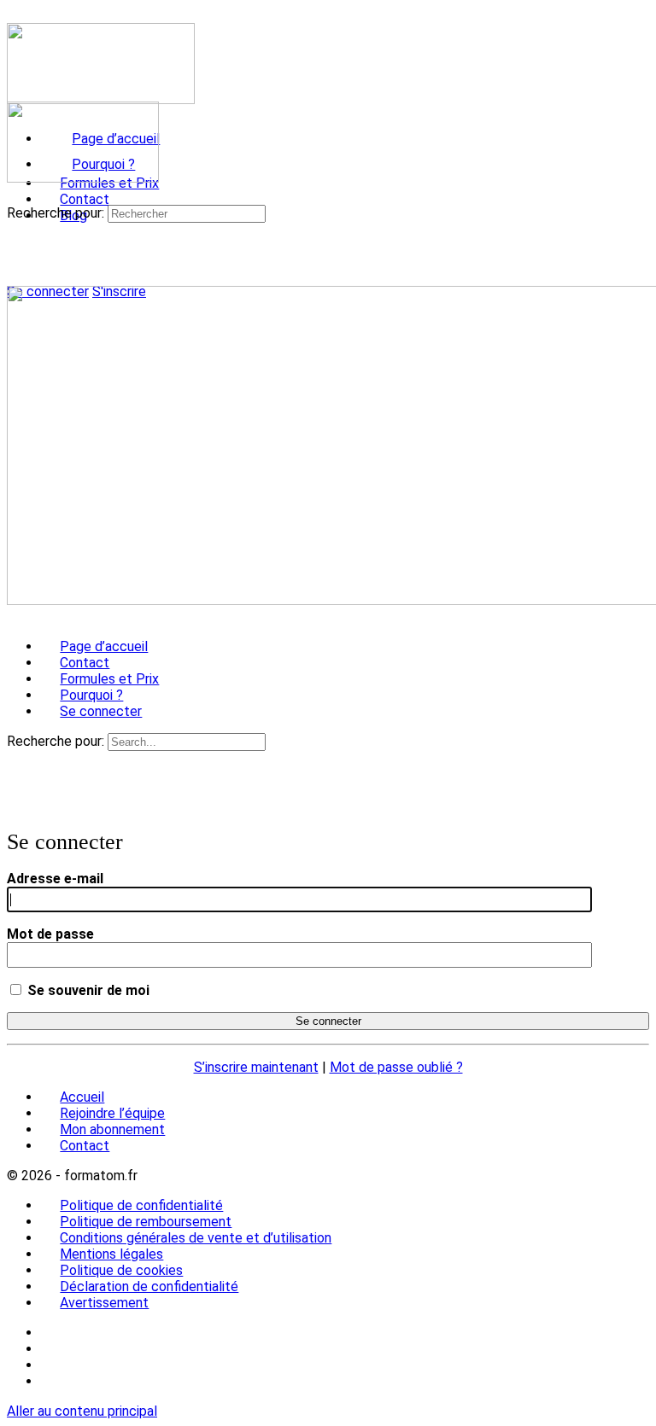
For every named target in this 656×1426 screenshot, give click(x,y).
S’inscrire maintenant (256, 1067)
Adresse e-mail (55, 878)
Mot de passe (50, 934)
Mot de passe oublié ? (396, 1067)
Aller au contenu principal (82, 1411)
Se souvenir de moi (86, 990)
